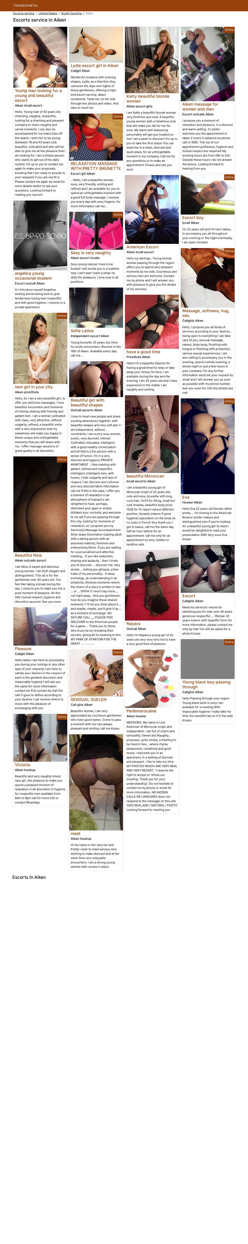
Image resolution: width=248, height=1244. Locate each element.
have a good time (143, 351)
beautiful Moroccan (145, 476)
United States (48, 13)
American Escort (143, 246)
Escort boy (193, 217)
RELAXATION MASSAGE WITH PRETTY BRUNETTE (96, 166)
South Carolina (71, 13)
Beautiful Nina (28, 555)
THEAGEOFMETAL (25, 5)
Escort (188, 595)
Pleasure (23, 648)
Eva (185, 497)
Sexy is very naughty (91, 252)
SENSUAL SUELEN (89, 699)
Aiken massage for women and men (200, 106)
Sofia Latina (82, 330)
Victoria (22, 764)
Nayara (133, 623)
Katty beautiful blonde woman (148, 98)
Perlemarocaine (141, 710)
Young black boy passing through (206, 684)
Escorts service (23, 13)
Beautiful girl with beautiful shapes (87, 402)
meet (75, 833)
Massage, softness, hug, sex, (206, 313)
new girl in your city (34, 386)
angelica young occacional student (33, 276)
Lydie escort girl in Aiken (94, 65)
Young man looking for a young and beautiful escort (38, 95)
